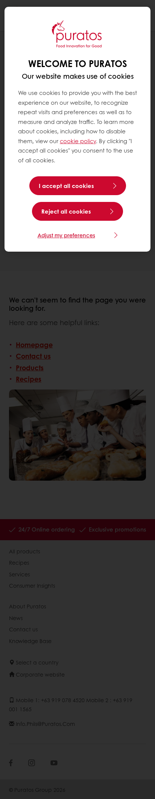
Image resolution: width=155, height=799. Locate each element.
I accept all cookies (66, 186)
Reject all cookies (66, 211)
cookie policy (78, 141)
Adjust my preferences (66, 235)
